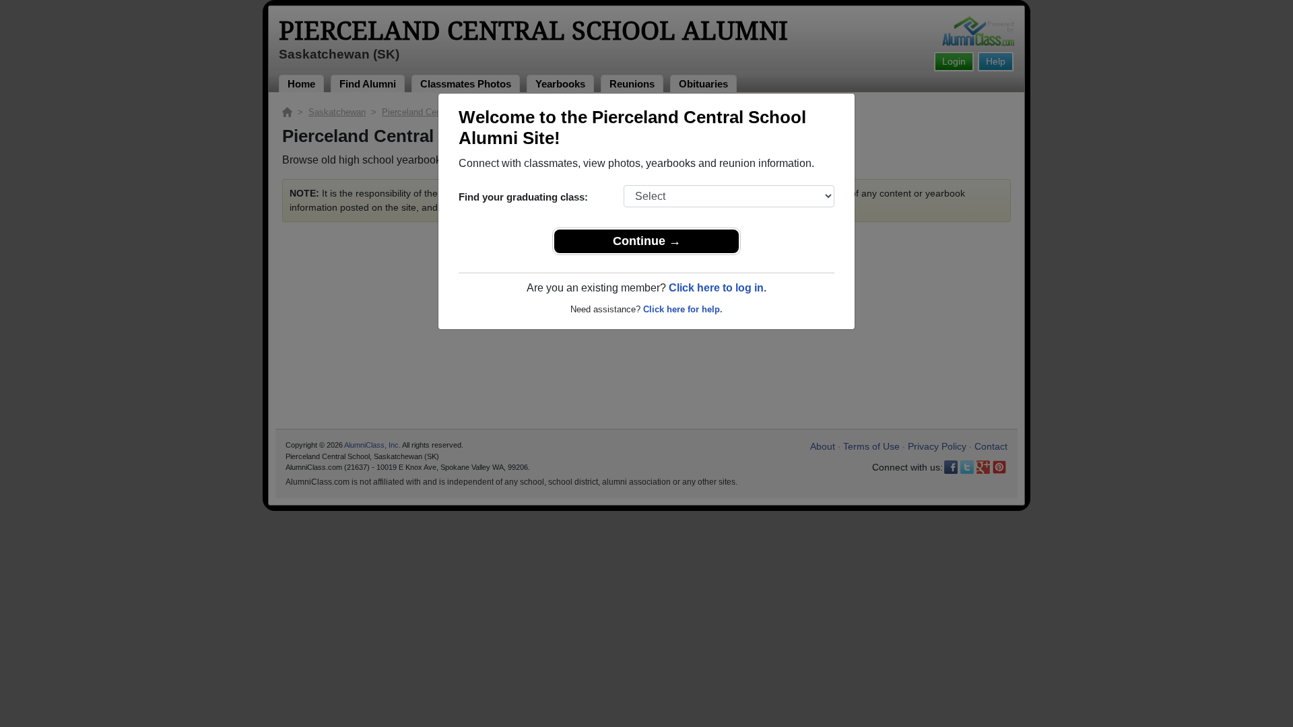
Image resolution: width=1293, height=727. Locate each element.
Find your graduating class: (523, 197)
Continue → (647, 241)
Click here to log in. (717, 287)
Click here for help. (683, 309)
